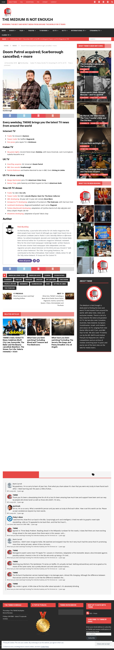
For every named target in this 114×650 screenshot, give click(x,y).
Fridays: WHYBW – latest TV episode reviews (14, 617)
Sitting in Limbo (60, 284)
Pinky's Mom (18, 517)
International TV (77, 31)
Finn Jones (11, 142)
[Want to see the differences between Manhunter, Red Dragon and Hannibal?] (85, 265)
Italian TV (33, 63)
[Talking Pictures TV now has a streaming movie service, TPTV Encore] (102, 230)
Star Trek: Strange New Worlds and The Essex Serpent (93, 170)
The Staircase (9, 288)
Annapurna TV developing (17, 202)
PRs (38, 2)
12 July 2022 (94, 97)
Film (21, 31)
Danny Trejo (11, 183)
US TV (55, 31)
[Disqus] (38, 383)
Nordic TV (44, 63)
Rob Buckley (24, 63)
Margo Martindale (14, 180)
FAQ (21, 2)
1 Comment (102, 97)
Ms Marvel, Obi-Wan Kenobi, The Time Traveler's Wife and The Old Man (93, 118)
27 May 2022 (84, 149)
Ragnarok (24, 284)
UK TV (64, 31)
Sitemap (45, 2)
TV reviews (43, 31)
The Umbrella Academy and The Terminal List (92, 65)
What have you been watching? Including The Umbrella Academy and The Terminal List (32, 535)
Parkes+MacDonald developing (19, 208)
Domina (47, 275)
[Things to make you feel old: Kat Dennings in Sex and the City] (102, 196)
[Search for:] (100, 39)
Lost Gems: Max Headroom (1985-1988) (18, 524)
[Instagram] (103, 2)
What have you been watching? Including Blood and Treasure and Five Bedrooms (37, 341)
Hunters (29, 280)
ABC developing (13, 199)
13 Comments (93, 149)
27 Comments (94, 72)
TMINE (15, 495)
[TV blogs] (43, 624)
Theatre (31, 31)
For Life (19, 280)
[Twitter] (99, 2)
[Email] (38, 260)
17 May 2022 (94, 174)
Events (11, 31)
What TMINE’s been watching (91, 46)
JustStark (16, 506)
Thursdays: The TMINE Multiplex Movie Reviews (13, 612)
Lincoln (39, 280)
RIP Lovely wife (11, 491)
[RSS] (112, 2)
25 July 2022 (84, 72)
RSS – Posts (93, 613)
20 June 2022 (95, 123)
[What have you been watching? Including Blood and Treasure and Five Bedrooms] (38, 327)
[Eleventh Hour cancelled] (102, 265)
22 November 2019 (10, 63)
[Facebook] (95, 2)
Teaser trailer (12, 139)
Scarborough (37, 284)
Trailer (9, 136)
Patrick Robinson (13, 170)
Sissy (48, 284)
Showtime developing (15, 214)
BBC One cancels (13, 167)
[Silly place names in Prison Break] (85, 248)
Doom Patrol (59, 275)
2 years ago (20, 491)
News (4, 31)
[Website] (34, 260)
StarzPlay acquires (14, 164)
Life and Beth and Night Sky (92, 143)
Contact (53, 2)
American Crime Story (17, 275)
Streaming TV (95, 31)
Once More (64, 280)
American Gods (35, 275)
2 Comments (103, 174)
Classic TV (5, 35)
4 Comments (104, 123)
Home (3, 2)
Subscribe (91, 638)
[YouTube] (108, 2)
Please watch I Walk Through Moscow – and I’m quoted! (93, 93)
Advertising (30, 2)
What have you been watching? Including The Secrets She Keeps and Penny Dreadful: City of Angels (62, 342)
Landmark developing (15, 205)
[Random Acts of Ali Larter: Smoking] (85, 196)
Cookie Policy (45, 647)
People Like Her (10, 284)
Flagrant (8, 280)
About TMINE (13, 2)
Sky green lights (13, 152)
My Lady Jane (51, 280)
